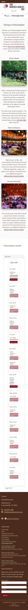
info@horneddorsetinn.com (13, 512)
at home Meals (4, 529)
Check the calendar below (16, 46)
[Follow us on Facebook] (2, 518)
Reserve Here (13, 279)
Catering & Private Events (7, 533)
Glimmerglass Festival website (14, 176)
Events (3, 531)
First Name (4, 584)
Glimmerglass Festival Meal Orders (9, 535)
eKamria (17, 605)
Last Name (3, 589)
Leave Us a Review (12, 518)
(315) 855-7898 (21, 120)
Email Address (5, 580)
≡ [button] (26, 1)
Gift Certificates (5, 537)
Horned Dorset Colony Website (8, 541)
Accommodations (5, 539)
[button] (14, 256)
